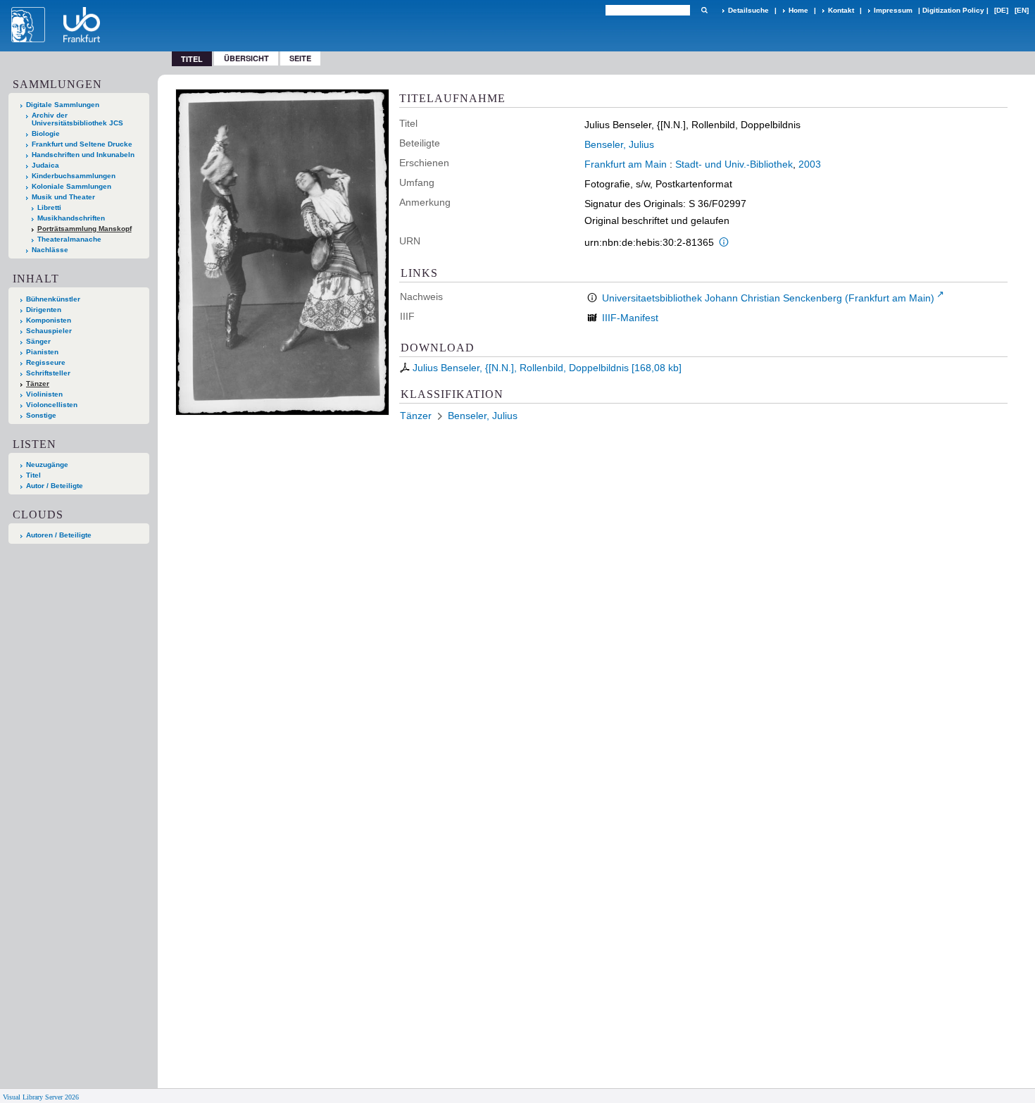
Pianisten (42, 352)
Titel (33, 475)
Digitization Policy (953, 10)
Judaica (45, 165)
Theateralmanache (69, 239)
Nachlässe (50, 250)
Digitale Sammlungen (62, 104)
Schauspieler (49, 331)
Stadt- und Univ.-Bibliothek (734, 164)
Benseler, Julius (619, 144)
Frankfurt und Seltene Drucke (82, 144)
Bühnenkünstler (53, 299)
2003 (809, 164)
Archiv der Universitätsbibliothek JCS (77, 119)
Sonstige (41, 415)
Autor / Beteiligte (54, 486)
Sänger (38, 341)
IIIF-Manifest (630, 317)
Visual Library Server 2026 (41, 1097)
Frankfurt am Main (625, 164)
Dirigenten (43, 309)
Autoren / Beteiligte (59, 535)
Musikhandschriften (71, 218)
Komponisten (48, 320)
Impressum (893, 10)
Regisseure (45, 362)
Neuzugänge (47, 464)
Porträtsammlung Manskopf (84, 228)
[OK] (704, 10)
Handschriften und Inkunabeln (83, 154)
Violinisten (44, 394)
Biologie (46, 133)
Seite (300, 58)
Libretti (49, 207)
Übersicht (246, 58)
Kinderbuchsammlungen (73, 176)
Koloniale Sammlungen (71, 186)
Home (798, 10)
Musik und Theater (63, 197)
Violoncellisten (51, 405)
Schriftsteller (48, 373)
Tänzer (37, 383)
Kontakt (841, 10)
